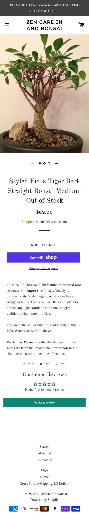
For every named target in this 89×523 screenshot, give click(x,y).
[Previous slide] (33, 163)
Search (45, 447)
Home (44, 477)
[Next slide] (56, 163)
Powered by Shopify (44, 500)
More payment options (43, 268)
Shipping (28, 222)
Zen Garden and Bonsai (44, 25)
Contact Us (44, 460)
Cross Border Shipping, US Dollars (44, 483)
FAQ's (44, 470)
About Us (44, 453)
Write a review (44, 402)
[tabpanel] (44, 93)
